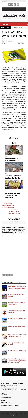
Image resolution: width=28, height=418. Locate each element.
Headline (5, 40)
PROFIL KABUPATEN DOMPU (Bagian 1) (17, 319)
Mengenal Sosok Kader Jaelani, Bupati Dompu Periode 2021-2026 (17, 336)
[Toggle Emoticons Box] (2, 236)
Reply (4, 38)
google (15, 4)
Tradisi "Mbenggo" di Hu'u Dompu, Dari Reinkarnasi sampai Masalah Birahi (17, 287)
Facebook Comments (14, 223)
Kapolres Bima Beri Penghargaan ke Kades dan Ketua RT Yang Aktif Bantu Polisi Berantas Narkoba (17, 361)
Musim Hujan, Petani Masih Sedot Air (17, 327)
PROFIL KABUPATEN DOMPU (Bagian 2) (17, 351)
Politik (8, 40)
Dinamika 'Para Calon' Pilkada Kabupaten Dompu (14, 212)
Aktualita (10, 413)
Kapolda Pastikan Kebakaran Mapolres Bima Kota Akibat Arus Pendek (8, 205)
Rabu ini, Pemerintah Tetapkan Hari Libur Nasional (16, 311)
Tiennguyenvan (14, 415)
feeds (18, 4)
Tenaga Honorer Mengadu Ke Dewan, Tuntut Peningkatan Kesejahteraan (12, 195)
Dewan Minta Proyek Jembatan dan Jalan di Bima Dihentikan (13, 177)
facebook (12, 4)
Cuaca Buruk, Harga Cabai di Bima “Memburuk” (16, 295)
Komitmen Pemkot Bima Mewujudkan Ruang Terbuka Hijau (16, 303)
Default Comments (14, 221)
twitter (9, 4)
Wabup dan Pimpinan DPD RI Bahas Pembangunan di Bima (12, 159)
